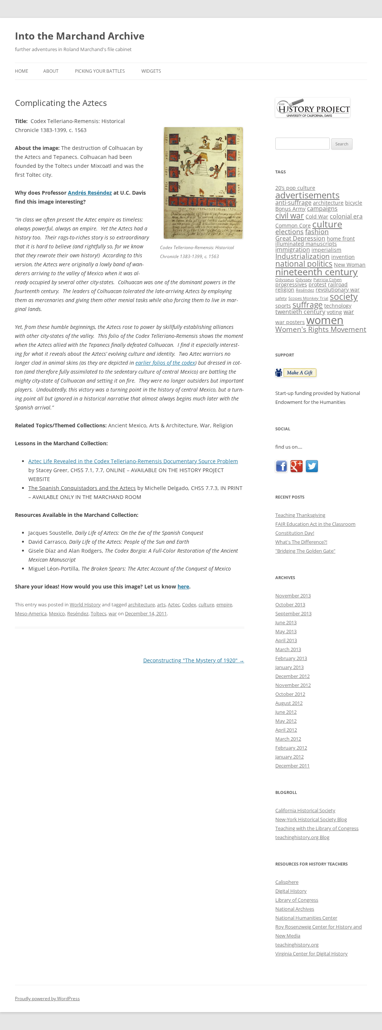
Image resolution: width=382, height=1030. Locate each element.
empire (224, 604)
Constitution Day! (294, 533)
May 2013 (286, 631)
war (113, 613)
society (344, 296)
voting (334, 311)
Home (21, 71)
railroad (338, 284)
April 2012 (286, 729)
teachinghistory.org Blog (302, 837)
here (183, 586)
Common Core (293, 225)
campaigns (322, 208)
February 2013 (291, 658)
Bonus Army (290, 208)
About (51, 71)
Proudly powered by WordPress (47, 998)
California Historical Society (305, 810)
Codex (189, 604)
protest (317, 284)
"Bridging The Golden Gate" (305, 550)
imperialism (326, 249)
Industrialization (302, 256)
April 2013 (286, 640)
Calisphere (286, 882)
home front (341, 238)
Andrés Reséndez (90, 192)
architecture (141, 604)
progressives (291, 284)
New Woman (350, 264)
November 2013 (293, 595)
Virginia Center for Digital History (311, 953)
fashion (317, 231)
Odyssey (303, 279)
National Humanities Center (306, 917)
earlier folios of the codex (165, 362)
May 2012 (286, 720)
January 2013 (289, 667)
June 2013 (286, 622)
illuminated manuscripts (306, 243)
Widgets (151, 71)
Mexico (57, 613)
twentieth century (300, 312)
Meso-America (31, 613)
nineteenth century (316, 272)
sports (283, 305)
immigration (292, 249)
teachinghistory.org (297, 944)
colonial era (346, 216)
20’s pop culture (295, 187)
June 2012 (286, 712)
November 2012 (293, 685)
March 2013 (288, 649)
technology (337, 305)
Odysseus (284, 279)
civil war (289, 215)
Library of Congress (296, 899)
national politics (303, 263)
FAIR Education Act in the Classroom (315, 524)
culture (206, 604)
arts (161, 604)
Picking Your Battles (100, 71)
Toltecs (98, 613)
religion (284, 289)
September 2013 (293, 613)
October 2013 (290, 604)
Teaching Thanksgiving (300, 515)
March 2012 (288, 738)
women (325, 320)
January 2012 (289, 756)
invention (343, 256)
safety (281, 298)
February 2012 (291, 747)
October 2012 (290, 694)
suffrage (307, 304)
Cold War (317, 216)
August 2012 (289, 703)
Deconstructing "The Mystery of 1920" (193, 660)
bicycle (353, 202)
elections (289, 231)
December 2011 (292, 765)
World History (85, 604)
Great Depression (300, 238)
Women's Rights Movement (320, 329)
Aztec (174, 604)
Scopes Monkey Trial (308, 298)
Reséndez (77, 613)
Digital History (291, 891)
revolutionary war (338, 289)
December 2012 (292, 676)
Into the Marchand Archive (79, 36)
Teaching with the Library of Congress (316, 828)
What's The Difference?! (301, 541)
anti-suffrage (293, 202)
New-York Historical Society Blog (311, 819)
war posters (290, 322)
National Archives (294, 908)
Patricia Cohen (327, 279)
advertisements (307, 195)
